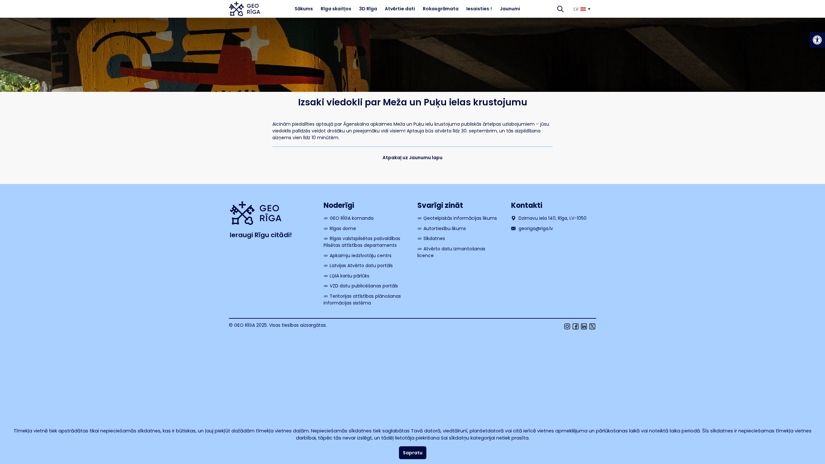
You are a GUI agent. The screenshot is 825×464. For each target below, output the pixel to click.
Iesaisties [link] (479, 8)
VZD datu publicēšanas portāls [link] (364, 286)
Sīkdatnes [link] (434, 238)
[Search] (560, 9)
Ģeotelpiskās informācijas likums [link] (460, 218)
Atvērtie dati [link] (400, 8)
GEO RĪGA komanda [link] (352, 218)
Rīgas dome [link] (343, 228)
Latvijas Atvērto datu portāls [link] (361, 265)
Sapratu (412, 453)
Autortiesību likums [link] (444, 228)
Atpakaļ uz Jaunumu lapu (412, 157)
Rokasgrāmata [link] (441, 8)
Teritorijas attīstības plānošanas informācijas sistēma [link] (362, 299)
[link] (817, 40)
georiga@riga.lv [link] (535, 228)
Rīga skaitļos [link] (336, 8)
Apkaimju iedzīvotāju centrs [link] (361, 255)
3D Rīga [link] (368, 8)
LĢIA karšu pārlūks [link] (349, 276)
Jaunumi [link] (510, 8)
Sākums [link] (304, 8)
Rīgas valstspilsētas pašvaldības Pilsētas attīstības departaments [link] (362, 241)
